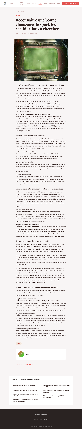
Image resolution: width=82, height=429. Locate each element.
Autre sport (21, 3)
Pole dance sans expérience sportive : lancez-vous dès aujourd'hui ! (25, 400)
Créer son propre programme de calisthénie (25, 390)
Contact (46, 419)
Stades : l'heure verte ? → (71, 3)
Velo (58, 3)
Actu (17, 3)
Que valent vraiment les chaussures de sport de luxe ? (25, 395)
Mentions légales (38, 419)
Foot (45, 3)
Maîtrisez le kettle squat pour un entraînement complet (56, 386)
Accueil (12, 3)
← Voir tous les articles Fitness (24, 365)
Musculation (52, 3)
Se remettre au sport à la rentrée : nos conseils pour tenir (56, 391)
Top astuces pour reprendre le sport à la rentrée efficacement (24, 386)
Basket (28, 3)
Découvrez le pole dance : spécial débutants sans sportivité (55, 396)
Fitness (40, 3)
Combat (34, 3)
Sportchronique (41, 414)
